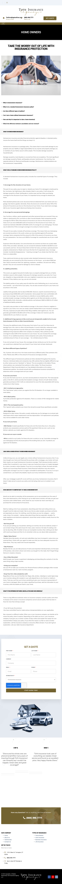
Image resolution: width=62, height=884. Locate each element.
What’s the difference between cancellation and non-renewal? (21, 123)
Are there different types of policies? (14, 111)
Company (8, 659)
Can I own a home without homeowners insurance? (18, 115)
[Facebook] (1, 3)
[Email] (7, 3)
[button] (35, 23)
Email (7, 667)
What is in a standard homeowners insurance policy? (18, 107)
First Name (9, 650)
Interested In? (10, 675)
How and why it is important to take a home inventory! (19, 119)
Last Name (34, 650)
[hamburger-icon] (3, 23)
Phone (33, 667)
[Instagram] (4, 3)
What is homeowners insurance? (12, 102)
